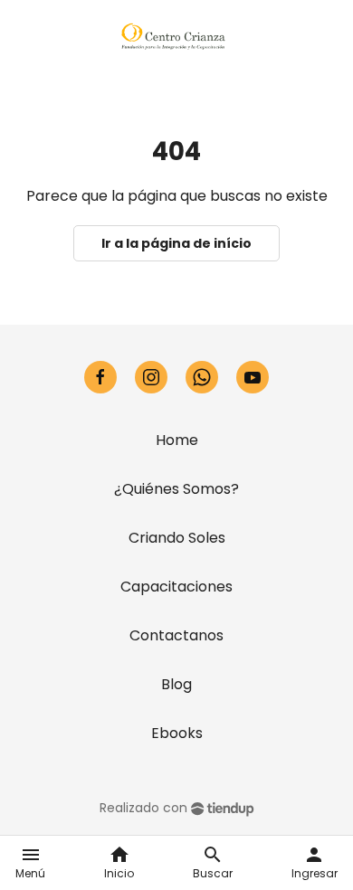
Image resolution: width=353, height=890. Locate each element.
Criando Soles (177, 537)
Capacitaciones (176, 586)
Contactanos (176, 635)
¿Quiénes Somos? (176, 488)
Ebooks (177, 733)
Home (177, 440)
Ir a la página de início (176, 243)
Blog (176, 684)
